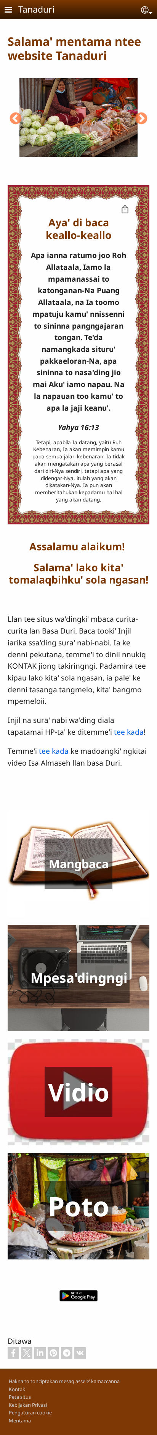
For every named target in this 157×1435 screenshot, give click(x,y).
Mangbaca (79, 864)
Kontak (17, 1389)
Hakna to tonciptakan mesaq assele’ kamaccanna (64, 1381)
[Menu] (13, 10)
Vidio (78, 1092)
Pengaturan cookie (30, 1412)
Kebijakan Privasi (28, 1404)
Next (141, 119)
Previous (16, 119)
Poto (78, 1206)
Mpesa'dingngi (78, 978)
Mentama (20, 1420)
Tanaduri (36, 9)
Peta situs (20, 1396)
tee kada (129, 732)
